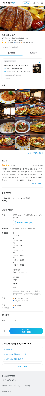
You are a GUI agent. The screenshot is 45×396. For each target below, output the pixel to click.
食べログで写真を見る (34, 153)
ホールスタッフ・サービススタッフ (17, 65)
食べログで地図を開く (25, 222)
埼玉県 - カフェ (9, 349)
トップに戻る (22, 366)
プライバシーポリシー (16, 386)
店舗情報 (34, 52)
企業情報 (27, 386)
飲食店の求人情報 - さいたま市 (15, 354)
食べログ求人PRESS (8, 376)
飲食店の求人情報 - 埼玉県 (13, 359)
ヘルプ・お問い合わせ (9, 380)
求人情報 (11, 52)
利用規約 (4, 386)
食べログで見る (36, 183)
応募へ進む (26, 331)
